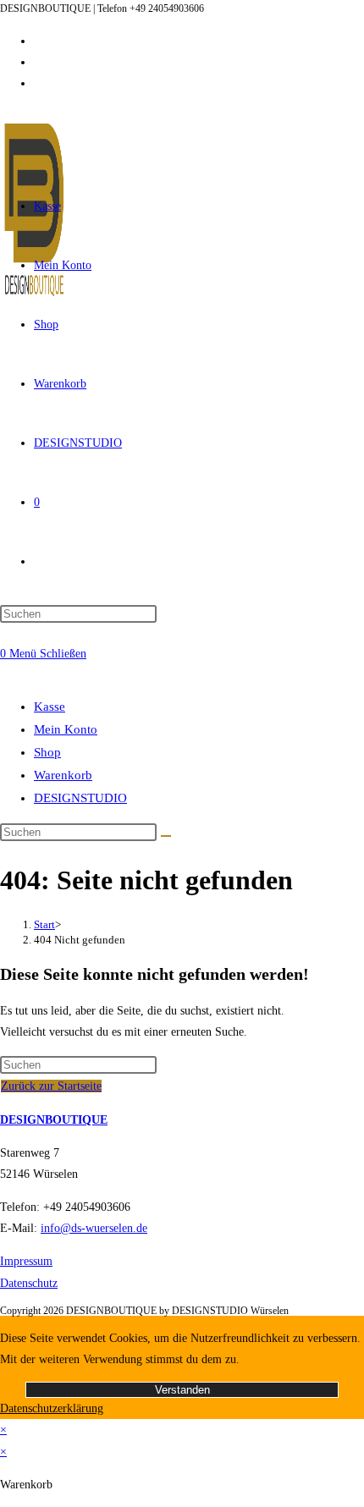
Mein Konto (65, 729)
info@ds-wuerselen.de (94, 1228)
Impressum (26, 1261)
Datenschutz (29, 1283)
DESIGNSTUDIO (80, 798)
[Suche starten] (166, 836)
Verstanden (182, 1389)
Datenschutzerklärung (51, 1408)
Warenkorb (63, 775)
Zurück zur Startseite (51, 1086)
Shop (47, 752)
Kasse (49, 706)
